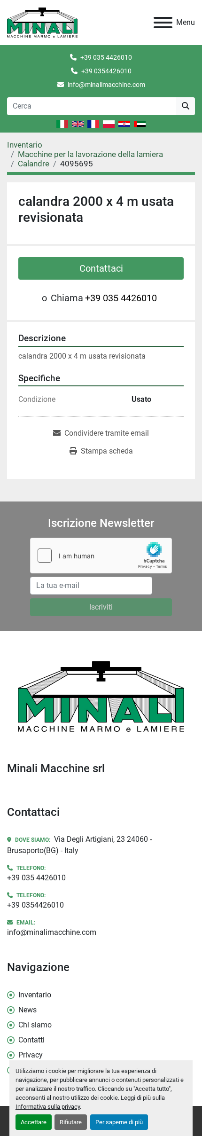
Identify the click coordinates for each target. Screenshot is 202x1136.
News (27, 1009)
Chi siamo (35, 1024)
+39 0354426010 (106, 71)
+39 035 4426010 (106, 57)
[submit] (185, 106)
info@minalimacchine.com (106, 84)
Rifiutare (71, 1122)
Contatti (31, 1039)
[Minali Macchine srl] (101, 695)
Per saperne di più (119, 1122)
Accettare (34, 1122)
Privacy (30, 1054)
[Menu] (163, 22)
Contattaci (101, 268)
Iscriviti (101, 607)
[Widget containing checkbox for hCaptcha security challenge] (101, 555)
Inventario (34, 994)
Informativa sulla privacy (48, 1106)
